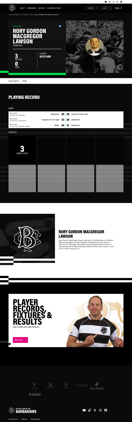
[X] (113, 2)
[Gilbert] (50, 385)
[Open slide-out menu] (118, 8)
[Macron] (35, 385)
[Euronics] (82, 385)
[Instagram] (117, 2)
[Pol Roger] (66, 385)
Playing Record (14, 81)
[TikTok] (110, 2)
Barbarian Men (28, 14)
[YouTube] (106, 2)
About (22, 8)
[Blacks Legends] (35, 394)
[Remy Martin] (97, 385)
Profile (24, 81)
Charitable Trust (54, 8)
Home (10, 14)
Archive (41, 8)
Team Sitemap (35, 419)
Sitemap (24, 419)
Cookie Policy (13, 419)
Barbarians (31, 8)
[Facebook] (121, 2)
